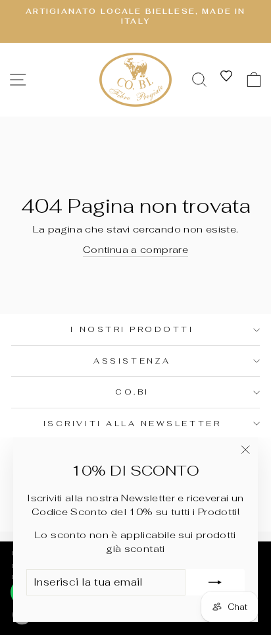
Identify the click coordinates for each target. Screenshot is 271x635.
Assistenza (131, 361)
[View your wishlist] (226, 75)
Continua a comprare (135, 249)
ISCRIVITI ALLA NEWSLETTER (132, 423)
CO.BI (132, 392)
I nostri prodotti (131, 329)
